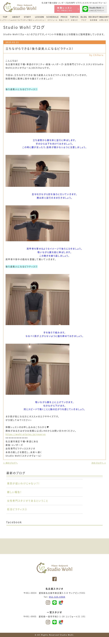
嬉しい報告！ (14, 492)
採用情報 (94, 18)
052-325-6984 (57, 596)
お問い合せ (104, 18)
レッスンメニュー (39, 18)
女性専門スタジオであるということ (27, 500)
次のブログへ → (98, 462)
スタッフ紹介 (27, 18)
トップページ (5, 18)
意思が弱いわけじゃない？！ (23, 483)
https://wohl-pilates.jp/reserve (26, 434)
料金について (64, 18)
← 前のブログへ (10, 462)
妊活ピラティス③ (17, 509)
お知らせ (74, 18)
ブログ (84, 18)
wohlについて (16, 18)
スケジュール (52, 18)
